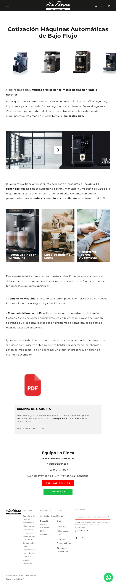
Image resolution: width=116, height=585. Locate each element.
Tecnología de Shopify (15, 579)
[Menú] (7, 5)
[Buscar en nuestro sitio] (96, 5)
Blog (59, 521)
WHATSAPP (58, 491)
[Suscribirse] (108, 516)
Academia (61, 526)
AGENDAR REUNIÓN (58, 483)
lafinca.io (16, 575)
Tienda (60, 516)
